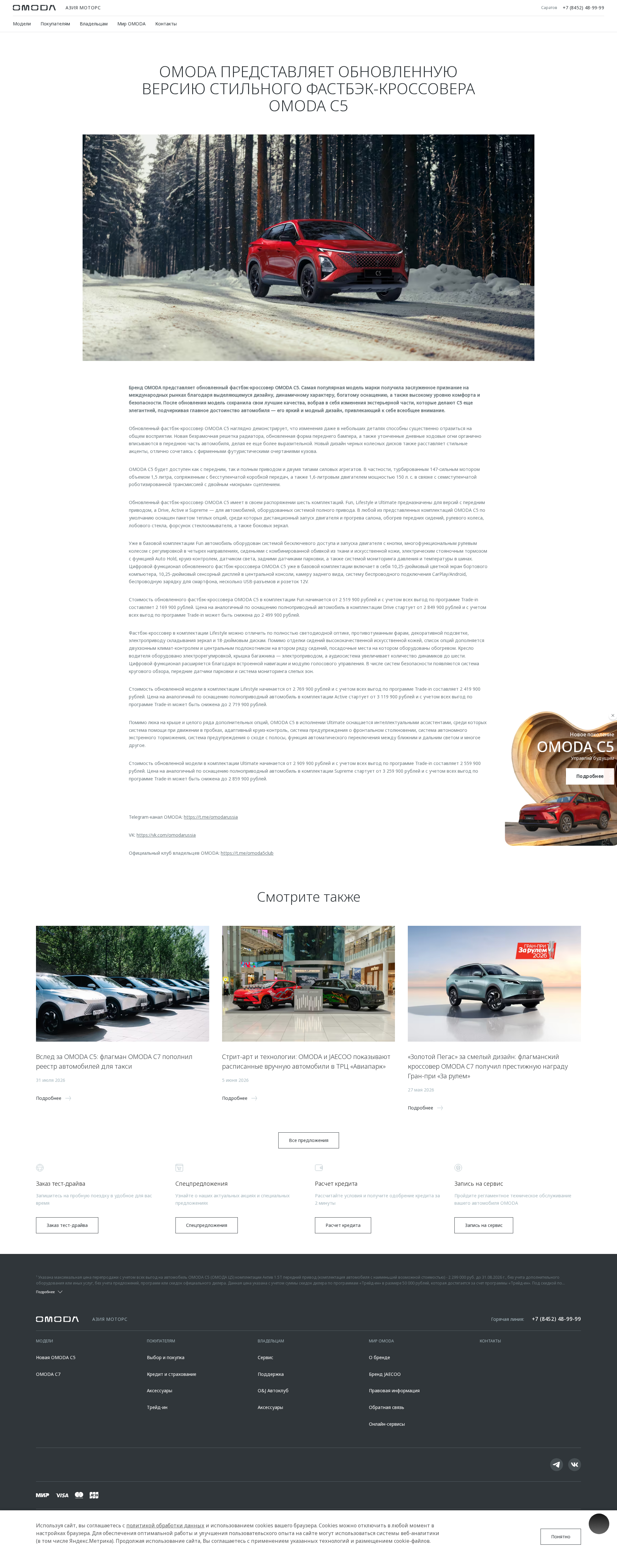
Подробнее (586, 776)
